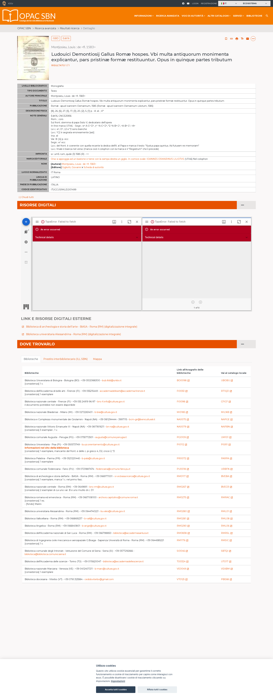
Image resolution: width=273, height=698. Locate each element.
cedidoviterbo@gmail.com (99, 579)
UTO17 (226, 561)
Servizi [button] (237, 16)
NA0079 (183, 426)
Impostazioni (118, 681)
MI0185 (182, 412)
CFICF (226, 401)
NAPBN (227, 426)
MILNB (226, 412)
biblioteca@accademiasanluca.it (131, 533)
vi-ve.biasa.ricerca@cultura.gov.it (132, 476)
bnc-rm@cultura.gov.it (101, 486)
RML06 (226, 525)
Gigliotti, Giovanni (71, 167)
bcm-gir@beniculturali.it (142, 419)
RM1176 (182, 540)
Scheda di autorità (93, 167)
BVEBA (226, 476)
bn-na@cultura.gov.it (117, 426)
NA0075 (183, 419)
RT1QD (226, 391)
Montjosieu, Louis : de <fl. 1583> (79, 164)
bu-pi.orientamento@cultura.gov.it (101, 444)
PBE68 (226, 579)
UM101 (226, 437)
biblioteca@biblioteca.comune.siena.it (45, 554)
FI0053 (182, 391)
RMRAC (227, 497)
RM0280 (183, 511)
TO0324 (183, 561)
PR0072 (183, 458)
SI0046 (182, 550)
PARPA (226, 458)
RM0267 (183, 486)
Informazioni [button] (143, 16)
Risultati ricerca (69, 28)
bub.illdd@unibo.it (111, 380)
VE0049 (183, 568)
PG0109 (183, 437)
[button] (229, 3)
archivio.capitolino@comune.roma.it (118, 497)
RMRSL (227, 533)
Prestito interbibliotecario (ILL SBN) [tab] (65, 359)
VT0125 (182, 579)
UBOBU (227, 380)
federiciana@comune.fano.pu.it (113, 469)
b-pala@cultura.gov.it (93, 458)
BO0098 (183, 380)
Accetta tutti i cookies (116, 689)
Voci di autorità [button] (192, 16)
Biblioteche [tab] (31, 359)
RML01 (226, 511)
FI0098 (182, 401)
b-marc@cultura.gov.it (107, 568)
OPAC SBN (24, 28)
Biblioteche (254, 16)
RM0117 (183, 476)
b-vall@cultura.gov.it (95, 518)
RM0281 (183, 518)
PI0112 (182, 444)
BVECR (226, 486)
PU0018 (183, 469)
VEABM (227, 568)
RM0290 (183, 525)
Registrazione (209, 3)
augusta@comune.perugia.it (111, 437)
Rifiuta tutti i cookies (157, 689)
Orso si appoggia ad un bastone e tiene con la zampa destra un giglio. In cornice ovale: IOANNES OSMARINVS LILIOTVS (117, 159)
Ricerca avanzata (167, 16)
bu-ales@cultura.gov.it (113, 511)
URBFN (227, 469)
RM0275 (183, 497)
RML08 (227, 518)
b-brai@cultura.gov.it (106, 412)
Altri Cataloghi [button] (218, 16)
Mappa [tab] (97, 359)
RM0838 (183, 533)
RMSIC (226, 540)
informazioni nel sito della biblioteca (47, 447)
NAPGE (227, 419)
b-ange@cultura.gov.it (94, 525)
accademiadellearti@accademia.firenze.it (122, 391)
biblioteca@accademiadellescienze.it (123, 561)
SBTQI (226, 550)
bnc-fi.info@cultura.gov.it (111, 401)
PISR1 (226, 444)
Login (195, 3)
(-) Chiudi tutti (26, 197)
